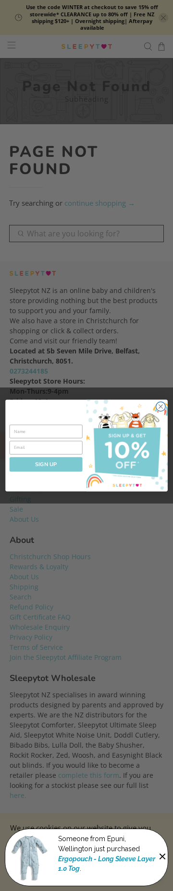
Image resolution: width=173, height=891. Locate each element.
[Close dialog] (161, 406)
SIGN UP (46, 464)
